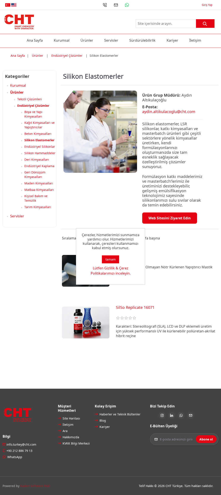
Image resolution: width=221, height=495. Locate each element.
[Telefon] (105, 5)
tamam (111, 259)
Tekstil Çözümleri (29, 99)
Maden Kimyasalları (38, 183)
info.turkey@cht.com (21, 444)
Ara (65, 431)
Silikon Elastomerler (39, 140)
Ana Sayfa (35, 40)
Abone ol (206, 439)
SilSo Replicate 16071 (135, 307)
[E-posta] (116, 5)
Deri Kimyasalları (36, 159)
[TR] (7, 5)
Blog (102, 420)
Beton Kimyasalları (37, 134)
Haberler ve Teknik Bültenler (112, 414)
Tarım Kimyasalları (37, 207)
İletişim (195, 40)
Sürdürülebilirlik (142, 40)
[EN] (13, 5)
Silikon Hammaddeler (39, 153)
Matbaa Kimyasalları (39, 190)
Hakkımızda (70, 437)
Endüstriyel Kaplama (39, 166)
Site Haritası (71, 418)
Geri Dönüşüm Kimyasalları (34, 174)
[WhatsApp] (127, 5)
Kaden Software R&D (35, 486)
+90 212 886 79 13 (19, 451)
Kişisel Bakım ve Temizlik (35, 198)
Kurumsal (61, 40)
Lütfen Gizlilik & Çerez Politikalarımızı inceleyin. (111, 271)
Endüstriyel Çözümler (33, 106)
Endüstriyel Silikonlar (39, 147)
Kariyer (172, 40)
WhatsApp (14, 457)
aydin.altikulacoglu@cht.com (168, 111)
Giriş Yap (207, 5)
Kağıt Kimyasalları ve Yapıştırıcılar (39, 125)
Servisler (111, 40)
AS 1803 (123, 255)
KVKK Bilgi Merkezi (76, 443)
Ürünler (87, 40)
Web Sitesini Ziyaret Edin (169, 218)
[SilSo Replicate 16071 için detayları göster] (85, 322)
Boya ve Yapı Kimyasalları (33, 114)
